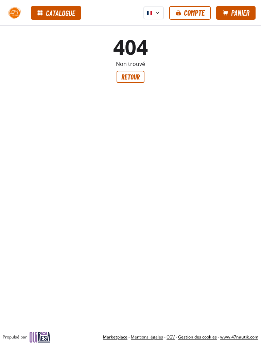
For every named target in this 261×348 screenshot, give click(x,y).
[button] (190, 13)
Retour (130, 77)
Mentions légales (147, 337)
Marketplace (115, 337)
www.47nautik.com (239, 337)
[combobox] (153, 12)
